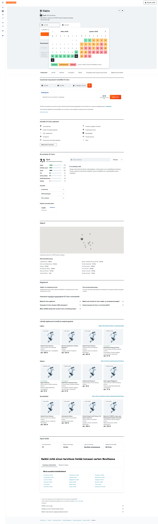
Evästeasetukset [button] (44, 112)
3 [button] (52, 44)
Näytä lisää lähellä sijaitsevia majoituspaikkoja (111, 326)
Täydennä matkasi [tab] (63, 465)
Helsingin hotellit (99, 479)
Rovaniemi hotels (48, 486)
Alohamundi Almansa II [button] (89, 381)
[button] (3, 2)
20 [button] (64, 52)
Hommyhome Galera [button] (67, 416)
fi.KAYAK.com (43, 520)
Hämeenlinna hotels (100, 486)
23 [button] (76, 52)
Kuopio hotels (72, 486)
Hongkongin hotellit (49, 477)
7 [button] (68, 44)
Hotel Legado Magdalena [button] (110, 381)
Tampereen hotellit (74, 475)
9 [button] (76, 44)
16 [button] (76, 48)
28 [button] (68, 56)
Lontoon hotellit (48, 479)
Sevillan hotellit (86, 520)
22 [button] (72, 52)
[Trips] (3, 31)
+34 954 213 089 (45, 20)
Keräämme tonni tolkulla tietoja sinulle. (53, 509)
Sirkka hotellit (72, 482)
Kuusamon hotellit (99, 475)
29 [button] (72, 56)
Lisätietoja (108, 106)
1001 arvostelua (51, 15)
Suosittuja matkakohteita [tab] (49, 465)
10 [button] (52, 48)
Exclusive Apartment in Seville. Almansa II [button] (70, 346)
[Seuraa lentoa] (3, 26)
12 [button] (60, 48)
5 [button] (60, 44)
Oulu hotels (46, 484)
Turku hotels (98, 484)
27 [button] (64, 56)
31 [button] (52, 60)
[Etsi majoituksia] (3, 11)
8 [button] (72, 44)
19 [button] (60, 52)
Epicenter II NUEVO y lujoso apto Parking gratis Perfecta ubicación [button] (112, 417)
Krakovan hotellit (48, 482)
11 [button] (56, 48)
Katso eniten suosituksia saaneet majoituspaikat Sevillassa (108, 396)
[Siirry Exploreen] (3, 22)
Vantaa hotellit (73, 477)
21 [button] (68, 52)
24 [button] (52, 56)
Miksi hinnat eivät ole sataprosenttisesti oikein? (55, 512)
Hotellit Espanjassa (67, 520)
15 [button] (72, 48)
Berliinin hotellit (99, 482)
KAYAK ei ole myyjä (47, 506)
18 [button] (56, 52)
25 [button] (56, 56)
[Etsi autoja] (3, 14)
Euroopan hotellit (57, 520)
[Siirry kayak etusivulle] (11, 3)
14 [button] (68, 48)
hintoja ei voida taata (78, 501)
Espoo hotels (72, 484)
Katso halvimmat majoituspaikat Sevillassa (112, 361)
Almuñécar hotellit (48, 475)
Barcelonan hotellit (100, 477)
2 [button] (76, 40)
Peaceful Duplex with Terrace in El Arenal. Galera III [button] (92, 417)
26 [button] (60, 56)
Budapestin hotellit (74, 479)
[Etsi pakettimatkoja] (3, 18)
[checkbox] (48, 208)
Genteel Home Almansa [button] (47, 346)
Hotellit (49, 520)
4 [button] (56, 44)
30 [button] (76, 56)
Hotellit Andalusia (77, 520)
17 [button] (52, 52)
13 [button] (64, 48)
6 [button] (64, 44)
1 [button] (72, 40)
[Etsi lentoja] (3, 7)
